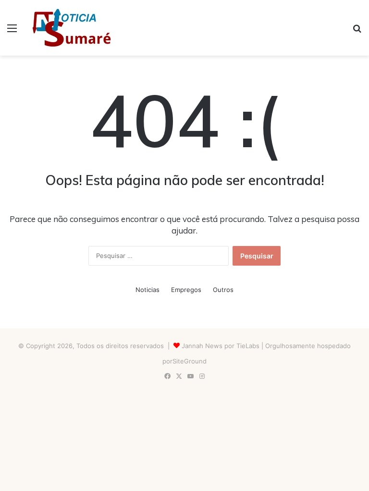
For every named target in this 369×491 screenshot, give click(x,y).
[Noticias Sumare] (71, 28)
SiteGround (189, 361)
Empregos (186, 289)
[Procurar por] (357, 31)
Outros (223, 289)
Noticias (147, 289)
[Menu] (12, 31)
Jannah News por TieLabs (220, 346)
